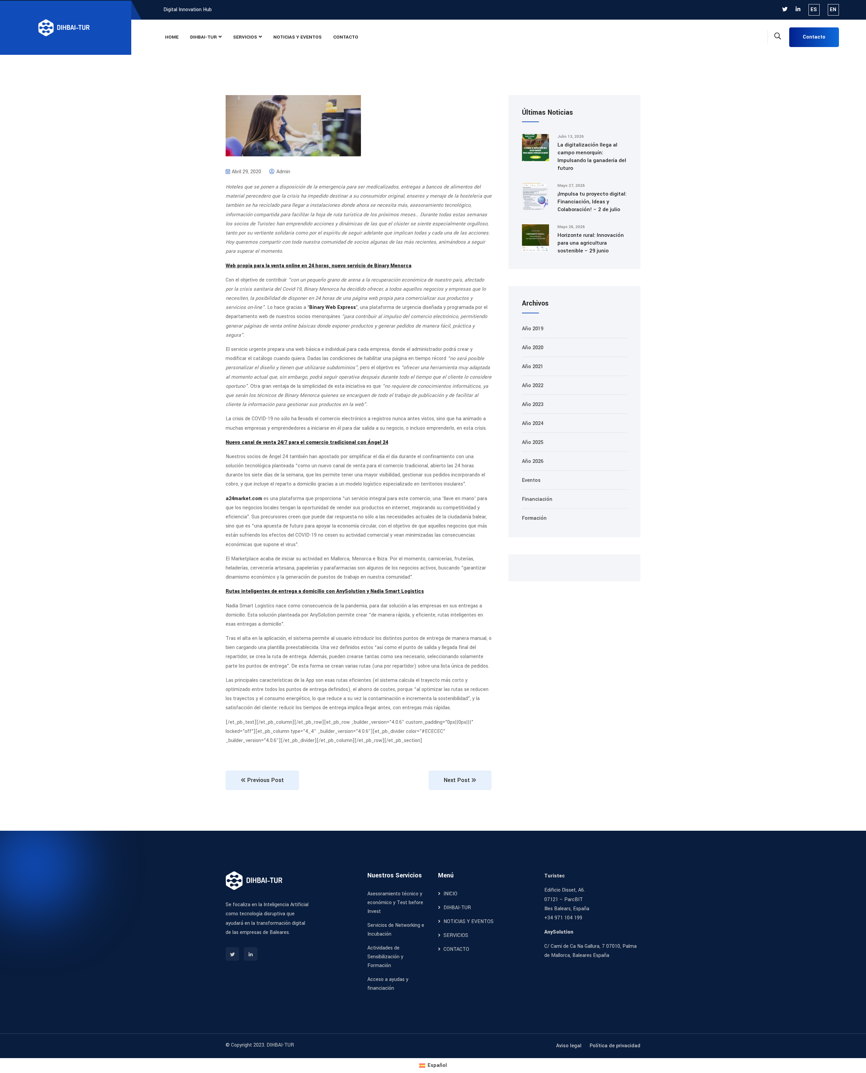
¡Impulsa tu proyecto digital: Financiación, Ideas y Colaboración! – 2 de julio (591, 201)
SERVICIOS (245, 37)
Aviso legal (569, 1045)
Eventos (531, 480)
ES (814, 9)
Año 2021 (532, 366)
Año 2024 (532, 423)
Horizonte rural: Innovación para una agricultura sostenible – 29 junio (590, 242)
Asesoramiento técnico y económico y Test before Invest (395, 902)
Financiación (537, 499)
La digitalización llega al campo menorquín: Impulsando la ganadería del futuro (591, 156)
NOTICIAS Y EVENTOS (297, 37)
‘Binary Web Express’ (332, 307)
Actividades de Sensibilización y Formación (385, 956)
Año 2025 (532, 442)
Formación (534, 518)
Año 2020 (532, 347)
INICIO (449, 893)
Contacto (814, 37)
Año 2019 (532, 328)
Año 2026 (532, 461)
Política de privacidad (615, 1045)
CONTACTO (345, 37)
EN (833, 9)
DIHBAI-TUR (203, 37)
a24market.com (244, 498)
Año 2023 (532, 404)
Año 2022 (532, 385)
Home (172, 37)
